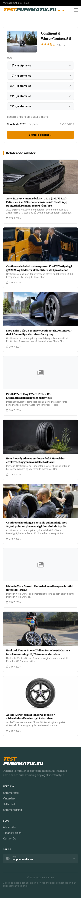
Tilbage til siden (12, 832)
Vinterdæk (9, 798)
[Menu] (76, 10)
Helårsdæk (9, 804)
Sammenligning (12, 809)
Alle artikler (9, 827)
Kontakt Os (9, 838)
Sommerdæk (11, 792)
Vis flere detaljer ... (40, 134)
